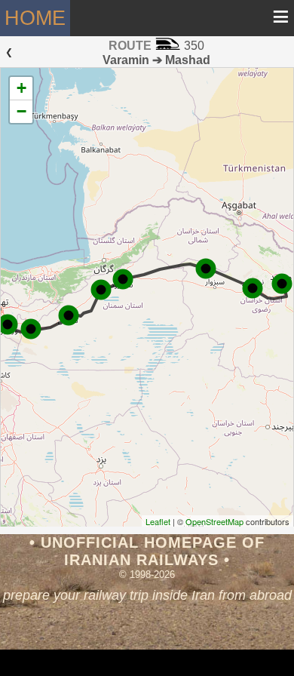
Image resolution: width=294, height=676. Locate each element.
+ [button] (21, 87)
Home (35, 18)
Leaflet (157, 521)
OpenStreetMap (214, 521)
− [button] (21, 111)
